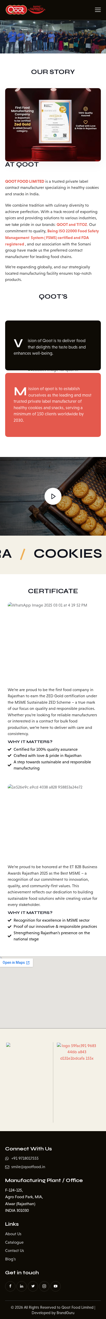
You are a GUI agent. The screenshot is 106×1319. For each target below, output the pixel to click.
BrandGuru (65, 1313)
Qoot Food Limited (77, 1307)
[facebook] (10, 1286)
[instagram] (44, 1286)
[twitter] (33, 1286)
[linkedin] (21, 1286)
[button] (98, 10)
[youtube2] (55, 1286)
